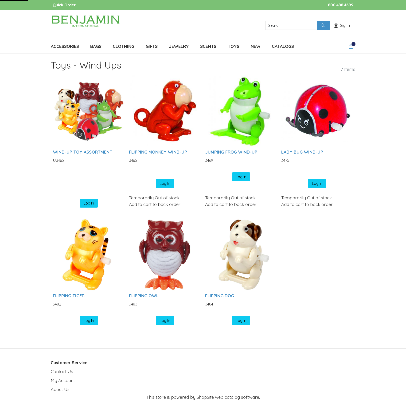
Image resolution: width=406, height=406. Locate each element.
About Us (60, 389)
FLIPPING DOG (219, 295)
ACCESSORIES (65, 46)
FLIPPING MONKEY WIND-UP (158, 152)
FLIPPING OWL (144, 295)
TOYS (233, 46)
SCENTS (208, 46)
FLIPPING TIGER (69, 295)
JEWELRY (179, 46)
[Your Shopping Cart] (351, 46)
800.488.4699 (340, 4)
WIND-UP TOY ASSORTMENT (82, 152)
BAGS (96, 46)
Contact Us (62, 371)
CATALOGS (283, 46)
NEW (256, 46)
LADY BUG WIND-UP (302, 152)
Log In (89, 203)
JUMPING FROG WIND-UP (231, 152)
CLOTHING (123, 46)
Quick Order (64, 4)
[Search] (323, 25)
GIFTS (152, 46)
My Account (63, 380)
